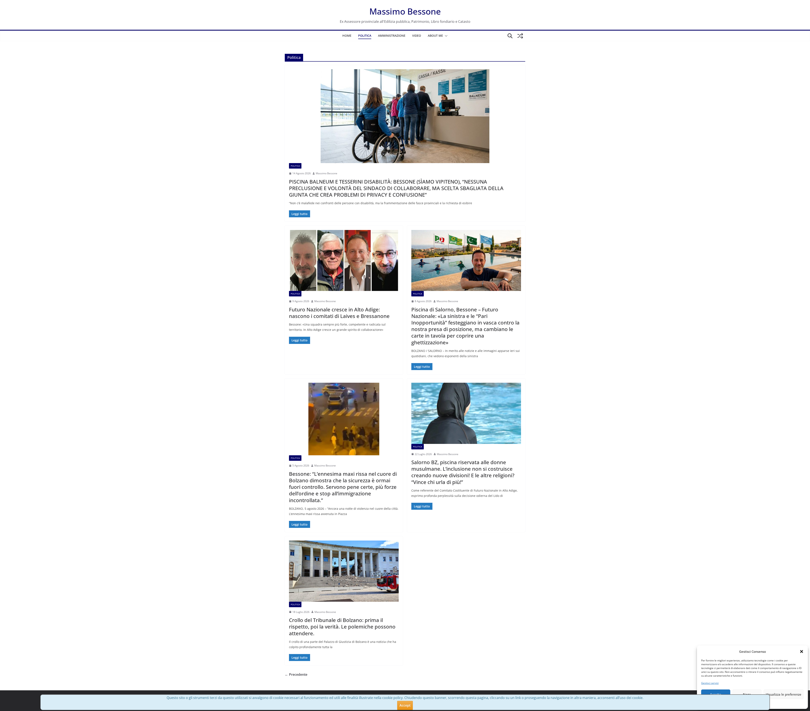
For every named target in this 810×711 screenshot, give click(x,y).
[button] (801, 651)
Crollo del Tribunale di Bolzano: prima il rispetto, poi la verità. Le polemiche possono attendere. (342, 626)
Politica (364, 36)
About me (435, 36)
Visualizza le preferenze (783, 694)
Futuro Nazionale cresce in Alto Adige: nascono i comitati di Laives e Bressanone (339, 312)
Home (346, 36)
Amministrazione (391, 36)
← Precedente (296, 674)
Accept (405, 705)
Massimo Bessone (405, 11)
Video (416, 36)
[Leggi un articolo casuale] (520, 36)
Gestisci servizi (710, 683)
